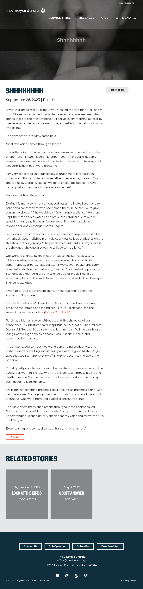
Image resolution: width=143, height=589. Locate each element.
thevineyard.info (126, 3)
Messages (86, 17)
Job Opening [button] (57, 546)
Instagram (67, 576)
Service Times (59, 17)
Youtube (76, 576)
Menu (126, 17)
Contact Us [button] (30, 546)
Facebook (57, 576)
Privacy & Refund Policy (40, 581)
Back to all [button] (117, 90)
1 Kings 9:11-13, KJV (57, 312)
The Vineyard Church (20, 581)
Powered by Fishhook (128, 581)
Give (104, 17)
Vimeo (85, 576)
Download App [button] (110, 546)
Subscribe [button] (83, 546)
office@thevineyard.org (71, 560)
